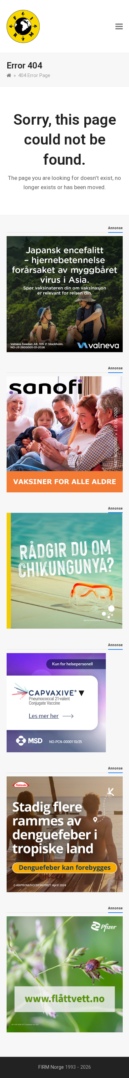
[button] (119, 26)
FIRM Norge (51, 1067)
